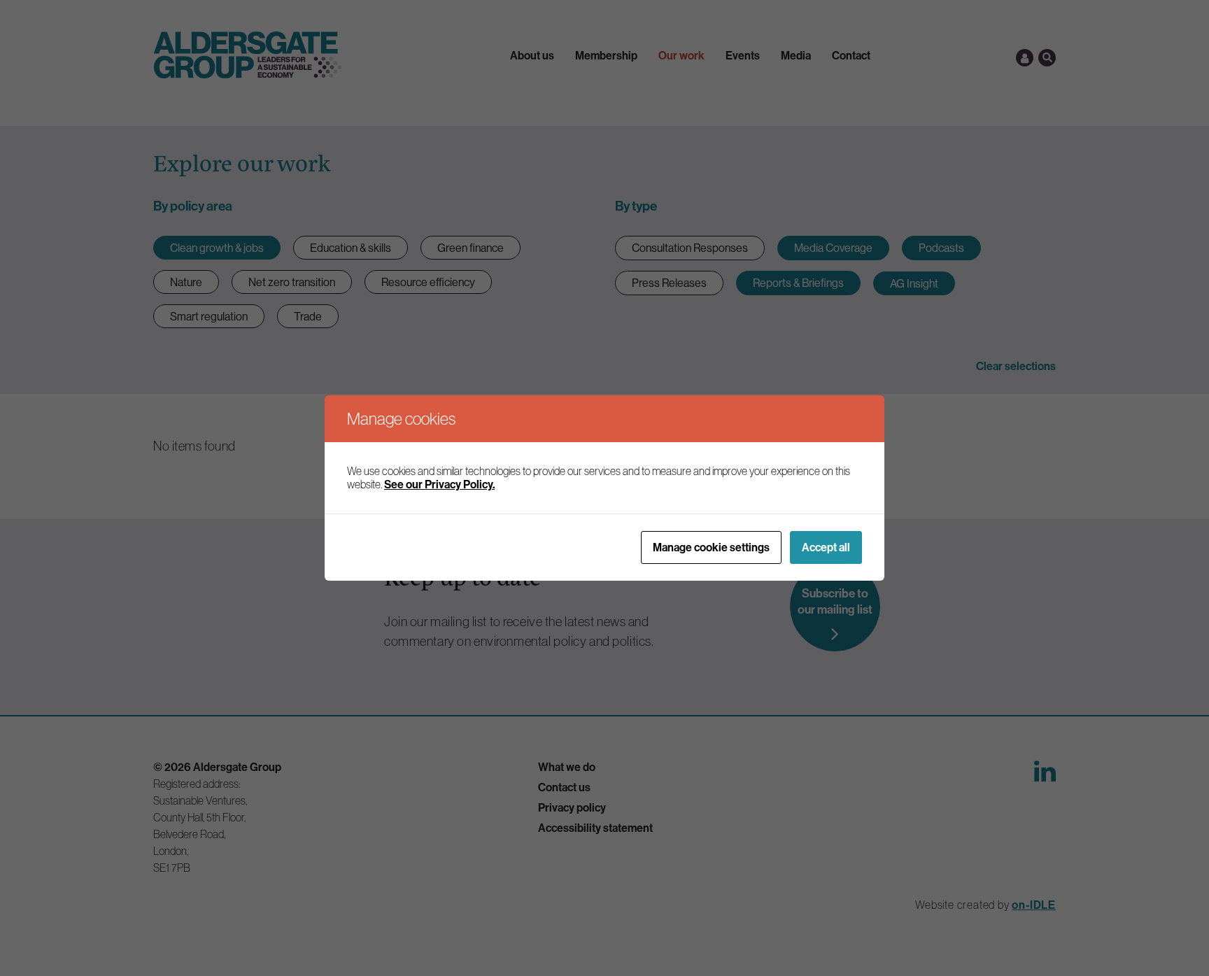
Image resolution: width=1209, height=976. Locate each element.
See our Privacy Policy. (439, 484)
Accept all (826, 547)
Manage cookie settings (711, 547)
